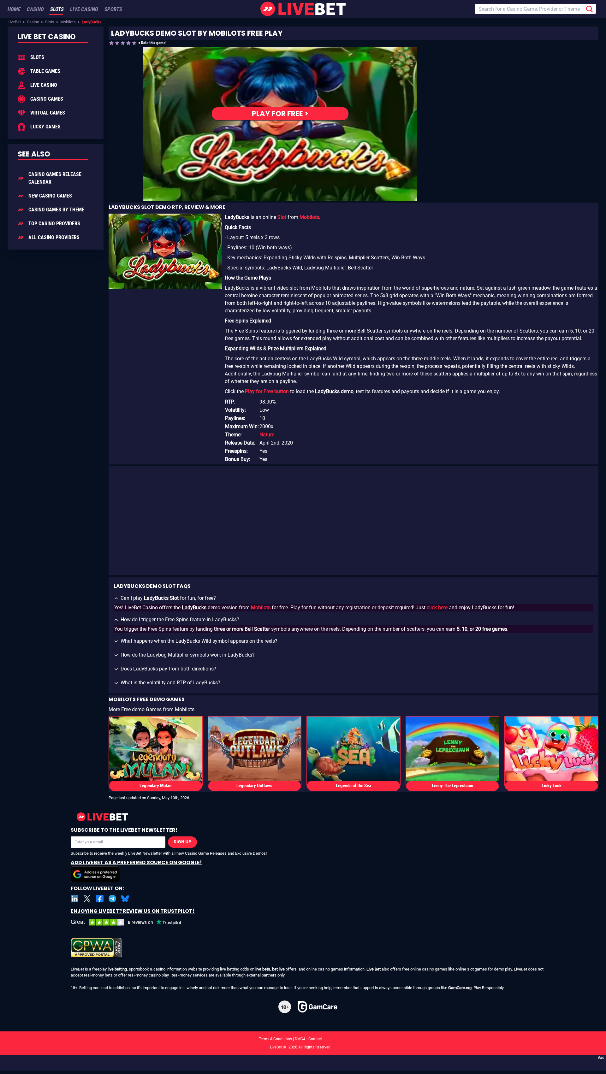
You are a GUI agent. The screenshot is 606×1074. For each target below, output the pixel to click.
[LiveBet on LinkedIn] (74, 898)
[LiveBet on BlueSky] (125, 898)
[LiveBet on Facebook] (100, 898)
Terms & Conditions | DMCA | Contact (303, 1039)
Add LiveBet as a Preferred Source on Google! (136, 862)
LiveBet (14, 22)
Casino (33, 22)
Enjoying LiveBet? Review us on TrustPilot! (133, 911)
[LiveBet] (303, 9)
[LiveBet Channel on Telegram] (112, 898)
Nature (266, 435)
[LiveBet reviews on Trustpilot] (131, 922)
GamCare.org (460, 987)
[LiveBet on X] (87, 898)
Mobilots (68, 22)
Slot (281, 217)
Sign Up (182, 842)
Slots (49, 22)
